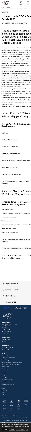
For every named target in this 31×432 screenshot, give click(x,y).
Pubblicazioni (5, 390)
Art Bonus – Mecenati (7, 379)
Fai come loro (5, 382)
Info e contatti (5, 369)
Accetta (5, 429)
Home (2, 7)
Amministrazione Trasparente (9, 417)
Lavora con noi (23, 417)
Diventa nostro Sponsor (8, 384)
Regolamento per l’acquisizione (10, 364)
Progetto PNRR (5, 367)
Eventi (8, 7)
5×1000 (3, 375)
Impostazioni (21, 429)
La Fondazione (5, 355)
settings (27, 426)
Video (3, 392)
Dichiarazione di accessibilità (9, 415)
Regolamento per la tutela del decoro (12, 362)
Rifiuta (12, 429)
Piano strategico (5, 360)
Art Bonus (4, 377)
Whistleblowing (5, 420)
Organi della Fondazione (8, 357)
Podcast (3, 395)
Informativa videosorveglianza (19, 420)
